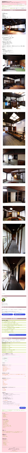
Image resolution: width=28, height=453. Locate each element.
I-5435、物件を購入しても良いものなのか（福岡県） (9, 322)
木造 (4, 374)
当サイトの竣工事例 (5, 423)
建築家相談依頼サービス (5, 379)
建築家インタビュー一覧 (5, 424)
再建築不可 (7, 432)
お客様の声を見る (22, 407)
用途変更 (16, 432)
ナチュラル (14, 374)
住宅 (3, 374)
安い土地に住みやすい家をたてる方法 (7, 426)
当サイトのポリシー (5, 440)
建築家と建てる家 (4, 431)
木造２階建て (18, 374)
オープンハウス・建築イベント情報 (7, 425)
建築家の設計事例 (12, 8)
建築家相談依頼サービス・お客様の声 (7, 347)
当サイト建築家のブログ (5, 422)
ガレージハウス (21, 431)
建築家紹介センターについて (6, 442)
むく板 (21, 374)
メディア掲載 (4, 444)
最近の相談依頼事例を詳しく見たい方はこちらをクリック (17, 334)
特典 (3, 381)
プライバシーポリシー (5, 441)
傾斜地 (9, 431)
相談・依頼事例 (21, 410)
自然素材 (6, 374)
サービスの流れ (4, 380)
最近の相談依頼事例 (5, 384)
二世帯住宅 (18, 431)
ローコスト (3, 375)
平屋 (18, 432)
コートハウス (20, 432)
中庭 (5, 375)
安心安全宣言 (5, 6)
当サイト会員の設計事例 (5, 421)
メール (3, 355)
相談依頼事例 (20, 5)
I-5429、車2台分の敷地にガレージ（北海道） (8, 329)
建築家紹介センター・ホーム (6, 8)
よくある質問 (4, 389)
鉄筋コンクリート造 (11, 432)
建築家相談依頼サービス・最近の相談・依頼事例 (8, 349)
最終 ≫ (19, 405)
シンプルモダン (10, 374)
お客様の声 (17, 5)
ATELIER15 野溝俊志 (4, 297)
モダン (24, 374)
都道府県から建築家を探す (6, 420)
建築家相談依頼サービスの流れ (12, 5)
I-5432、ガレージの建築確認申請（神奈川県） (8, 326)
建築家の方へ (4, 435)
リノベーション (7, 375)
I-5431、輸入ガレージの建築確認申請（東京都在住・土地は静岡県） (11, 327)
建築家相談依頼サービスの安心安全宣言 (7, 352)
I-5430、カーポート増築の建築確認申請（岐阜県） (8, 328)
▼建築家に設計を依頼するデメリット (19, 314)
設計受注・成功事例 (5, 436)
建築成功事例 (4, 416)
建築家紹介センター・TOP (5, 5)
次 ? (16, 405)
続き (25, 376)
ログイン (8, 6)
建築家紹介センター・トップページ (7, 366)
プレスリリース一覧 (5, 445)
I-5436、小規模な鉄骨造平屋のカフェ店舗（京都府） (9, 321)
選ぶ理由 (4, 388)
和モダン (23, 374)
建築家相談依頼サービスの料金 (6, 348)
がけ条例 (14, 432)
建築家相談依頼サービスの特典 (6, 346)
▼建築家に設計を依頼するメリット (7, 314)
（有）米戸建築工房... (5, 400)
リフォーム (14, 431)
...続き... (3, 433)
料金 (23, 5)
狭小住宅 (11, 431)
